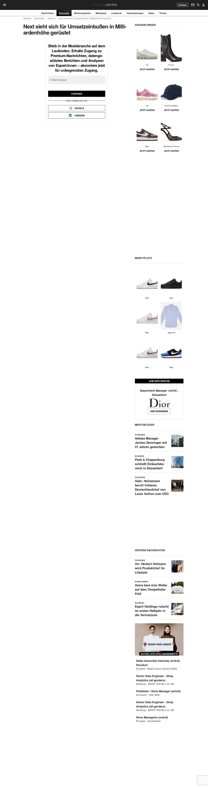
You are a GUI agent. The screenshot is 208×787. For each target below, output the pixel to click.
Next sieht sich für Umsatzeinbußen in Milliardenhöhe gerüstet (84, 18)
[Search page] (198, 5)
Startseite (27, 18)
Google (79, 108)
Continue (76, 93)
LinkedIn (79, 115)
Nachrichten (39, 18)
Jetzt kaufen (147, 69)
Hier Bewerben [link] (159, 411)
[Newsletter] (193, 5)
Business (51, 18)
